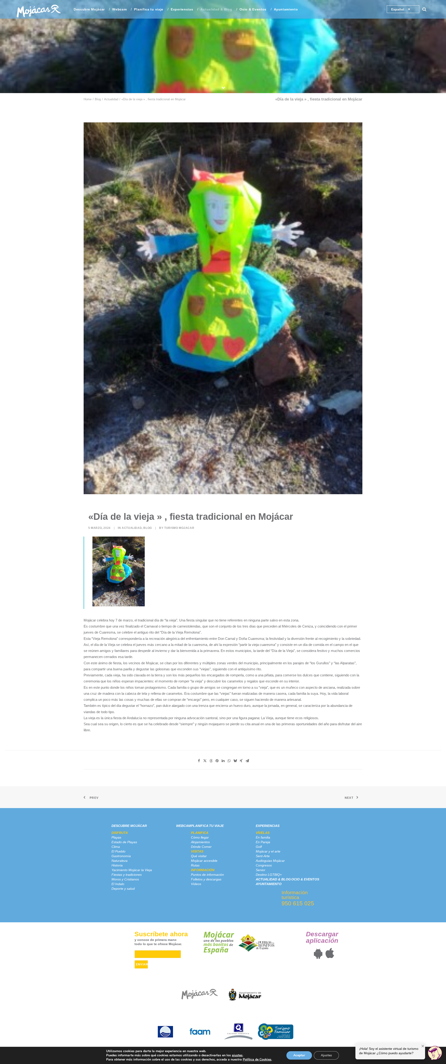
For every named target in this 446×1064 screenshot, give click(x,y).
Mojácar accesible (204, 861)
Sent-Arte (263, 856)
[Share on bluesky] (235, 761)
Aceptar (299, 1055)
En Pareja (263, 842)
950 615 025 (298, 903)
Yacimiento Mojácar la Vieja (132, 870)
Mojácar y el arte (268, 851)
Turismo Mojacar (179, 528)
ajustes (237, 1055)
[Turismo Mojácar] (38, 9)
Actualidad (111, 99)
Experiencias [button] (182, 9)
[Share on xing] (241, 761)
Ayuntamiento (286, 9)
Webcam (119, 9)
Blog (98, 99)
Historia (117, 865)
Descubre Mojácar (129, 826)
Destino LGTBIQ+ (269, 874)
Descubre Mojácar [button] (89, 9)
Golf (259, 847)
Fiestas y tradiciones (127, 874)
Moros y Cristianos (125, 879)
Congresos (264, 865)
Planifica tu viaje (207, 826)
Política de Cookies (257, 1059)
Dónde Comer (201, 847)
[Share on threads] (211, 761)
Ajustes (326, 1055)
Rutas (195, 865)
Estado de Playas (124, 842)
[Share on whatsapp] (229, 761)
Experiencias (267, 826)
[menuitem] (89, 9)
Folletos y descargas (206, 879)
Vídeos (196, 884)
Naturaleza (120, 861)
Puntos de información (207, 874)
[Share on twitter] (205, 761)
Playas (116, 837)
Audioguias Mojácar (270, 861)
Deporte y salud (123, 888)
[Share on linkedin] (223, 761)
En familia (263, 837)
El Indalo (118, 884)
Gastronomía (121, 856)
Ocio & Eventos (252, 9)
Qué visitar (199, 856)
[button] (426, 9)
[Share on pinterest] (217, 761)
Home (88, 99)
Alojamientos (200, 842)
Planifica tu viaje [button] (148, 9)
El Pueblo (118, 851)
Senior (260, 870)
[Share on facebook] (199, 761)
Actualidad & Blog (216, 9)
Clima (116, 847)
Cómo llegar (200, 837)
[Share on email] (247, 761)
